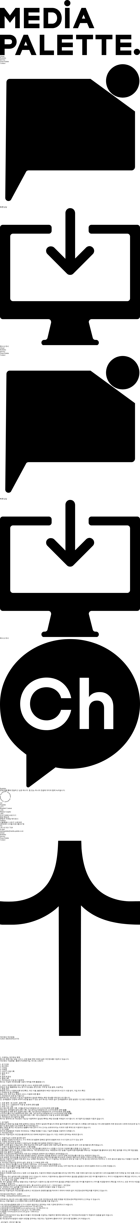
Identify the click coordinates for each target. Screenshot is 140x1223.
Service (2, 60)
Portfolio (3, 58)
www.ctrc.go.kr (23, 1211)
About (2, 56)
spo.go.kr (25, 1210)
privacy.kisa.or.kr (26, 1206)
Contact (2, 63)
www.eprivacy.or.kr (28, 1208)
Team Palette (4, 61)
